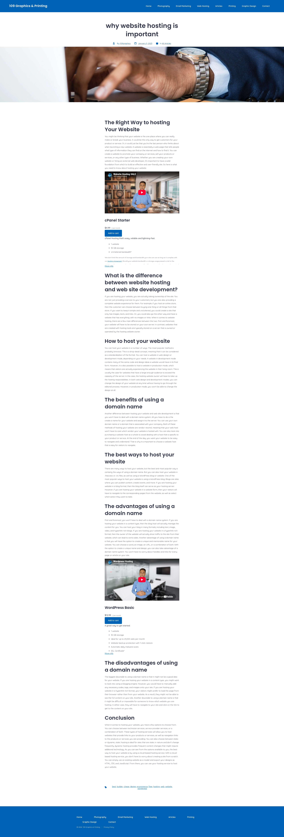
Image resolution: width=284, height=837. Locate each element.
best (114, 786)
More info (109, 266)
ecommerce (142, 786)
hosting (156, 786)
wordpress (142, 788)
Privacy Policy (109, 827)
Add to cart (113, 233)
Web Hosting (203, 6)
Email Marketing (183, 6)
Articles (218, 6)
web (162, 786)
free (150, 786)
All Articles (166, 43)
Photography (164, 6)
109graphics (125, 43)
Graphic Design (249, 6)
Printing (232, 6)
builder (120, 786)
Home (148, 6)
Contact (266, 6)
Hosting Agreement (115, 261)
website (168, 786)
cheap (126, 786)
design (133, 786)
